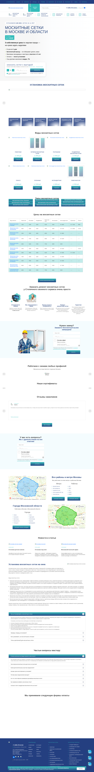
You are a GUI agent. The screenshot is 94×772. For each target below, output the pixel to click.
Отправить (37, 464)
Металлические (72, 758)
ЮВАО (69, 494)
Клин (30, 515)
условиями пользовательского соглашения (65, 348)
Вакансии (51, 2)
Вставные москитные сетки (56, 760)
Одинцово (31, 517)
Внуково (31, 521)
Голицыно (16, 523)
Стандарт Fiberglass (73, 744)
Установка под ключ (41, 549)
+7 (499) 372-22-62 (71, 8)
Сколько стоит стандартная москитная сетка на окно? (47, 686)
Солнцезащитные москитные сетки (14, 270)
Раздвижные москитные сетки (57, 764)
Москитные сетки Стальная (14, 244)
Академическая (56, 490)
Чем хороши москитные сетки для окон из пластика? (47, 664)
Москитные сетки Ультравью (14, 233)
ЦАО (69, 486)
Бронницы (16, 519)
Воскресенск (17, 521)
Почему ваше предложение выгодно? (47, 675)
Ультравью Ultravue (74, 762)
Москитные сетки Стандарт (14, 224)
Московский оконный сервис (69, 549)
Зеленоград (32, 519)
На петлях (52, 752)
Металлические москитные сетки (14, 265)
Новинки (26, 2)
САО (69, 490)
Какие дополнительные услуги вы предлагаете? (47, 668)
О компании (9, 2)
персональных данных (15, 74)
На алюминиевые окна (55, 758)
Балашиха (16, 517)
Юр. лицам (59, 2)
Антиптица (71, 748)
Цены (76, 2)
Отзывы (43, 2)
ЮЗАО (69, 492)
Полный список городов (21, 527)
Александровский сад (58, 492)
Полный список (58, 498)
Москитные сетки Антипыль (14, 252)
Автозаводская (56, 488)
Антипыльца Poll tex (74, 752)
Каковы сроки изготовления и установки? (47, 671)
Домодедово (32, 523)
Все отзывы (47, 425)
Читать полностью (14, 416)
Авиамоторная (56, 486)
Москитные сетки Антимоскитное (14, 256)
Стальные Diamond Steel (75, 750)
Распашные (52, 762)
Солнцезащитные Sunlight (75, 760)
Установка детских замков (16, 549)
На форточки (53, 756)
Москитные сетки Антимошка (14, 260)
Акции (18, 2)
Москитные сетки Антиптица (14, 238)
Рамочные (52, 747)
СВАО (69, 488)
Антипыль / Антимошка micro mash (76, 755)
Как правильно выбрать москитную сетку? (47, 682)
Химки (15, 515)
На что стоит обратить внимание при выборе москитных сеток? (47, 678)
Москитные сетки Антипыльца (14, 228)
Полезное (67, 2)
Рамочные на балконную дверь (55, 749)
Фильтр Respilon (73, 764)
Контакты (84, 2)
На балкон (52, 754)
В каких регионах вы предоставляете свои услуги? (47, 656)
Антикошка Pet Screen (74, 746)
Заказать (37, 70)
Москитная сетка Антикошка (14, 248)
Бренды (35, 2)
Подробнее (18, 159)
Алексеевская (56, 494)
